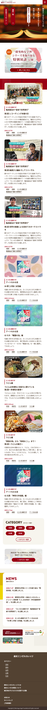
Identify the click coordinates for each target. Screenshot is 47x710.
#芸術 (7, 133)
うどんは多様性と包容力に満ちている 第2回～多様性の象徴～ (19, 388)
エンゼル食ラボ (22, 406)
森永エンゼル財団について (12, 688)
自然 (30, 528)
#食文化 (14, 406)
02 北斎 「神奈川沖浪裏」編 (15, 495)
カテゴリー (7, 661)
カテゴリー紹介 (24, 539)
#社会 (7, 406)
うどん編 (31, 406)
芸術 (10, 528)
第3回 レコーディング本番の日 (16, 113)
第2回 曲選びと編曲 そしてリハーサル (19, 170)
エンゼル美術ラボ (22, 300)
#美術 (13, 300)
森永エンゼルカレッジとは (12, 685)
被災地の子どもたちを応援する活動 (15, 690)
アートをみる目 (33, 300)
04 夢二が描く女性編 (12, 286)
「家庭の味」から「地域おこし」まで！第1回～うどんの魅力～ (20, 442)
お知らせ (7, 697)
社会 (20, 533)
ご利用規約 (7, 703)
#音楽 (13, 133)
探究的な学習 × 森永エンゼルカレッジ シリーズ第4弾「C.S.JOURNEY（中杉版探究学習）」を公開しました (23, 599)
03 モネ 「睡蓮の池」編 (13, 335)
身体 (20, 528)
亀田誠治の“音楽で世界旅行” (14, 135)
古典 (10, 533)
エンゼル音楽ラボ (22, 133)
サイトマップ (8, 700)
